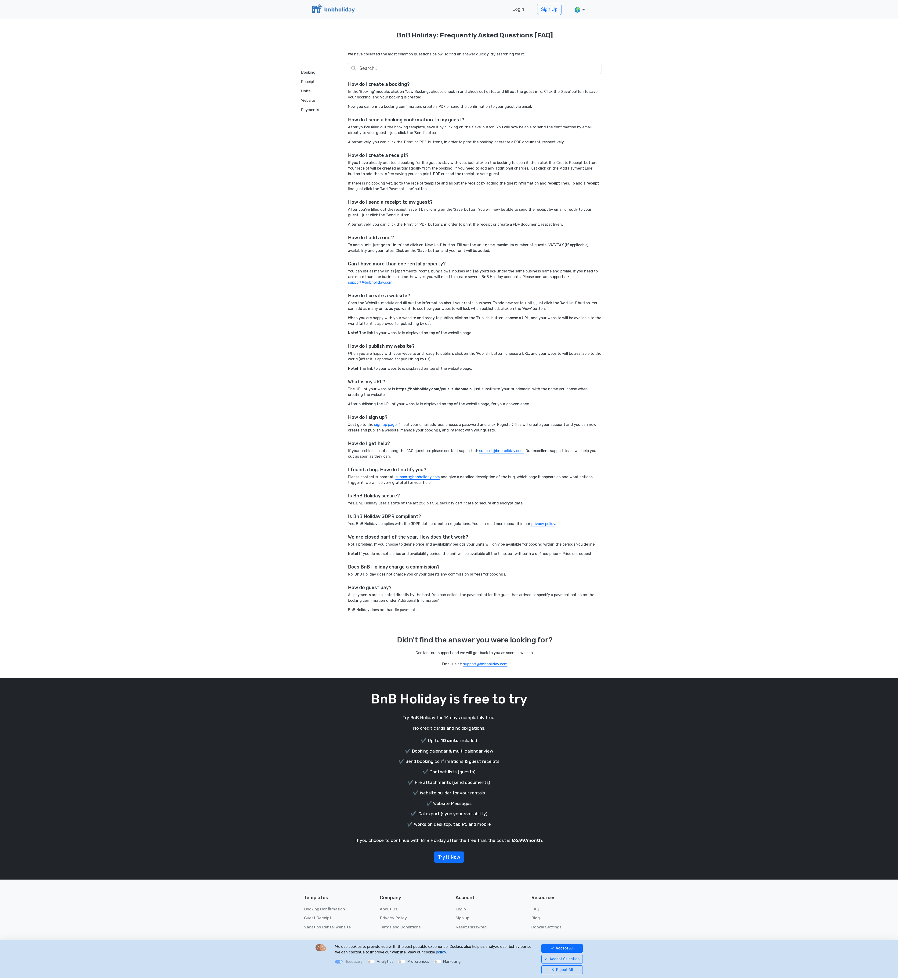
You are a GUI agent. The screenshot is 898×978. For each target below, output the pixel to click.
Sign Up (549, 9)
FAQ (535, 909)
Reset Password (471, 927)
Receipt (308, 82)
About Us (388, 909)
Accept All (564, 948)
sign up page (385, 424)
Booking (308, 72)
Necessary (353, 961)
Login (518, 9)
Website (308, 100)
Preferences (418, 961)
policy (441, 952)
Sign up (462, 918)
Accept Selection (564, 959)
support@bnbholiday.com (370, 282)
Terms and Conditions (400, 927)
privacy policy (543, 524)
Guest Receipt (317, 918)
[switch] (371, 962)
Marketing (452, 961)
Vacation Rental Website (327, 927)
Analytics (385, 961)
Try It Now (449, 857)
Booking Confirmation (324, 909)
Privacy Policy (393, 918)
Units (306, 91)
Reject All (564, 969)
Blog (535, 918)
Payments (310, 110)
